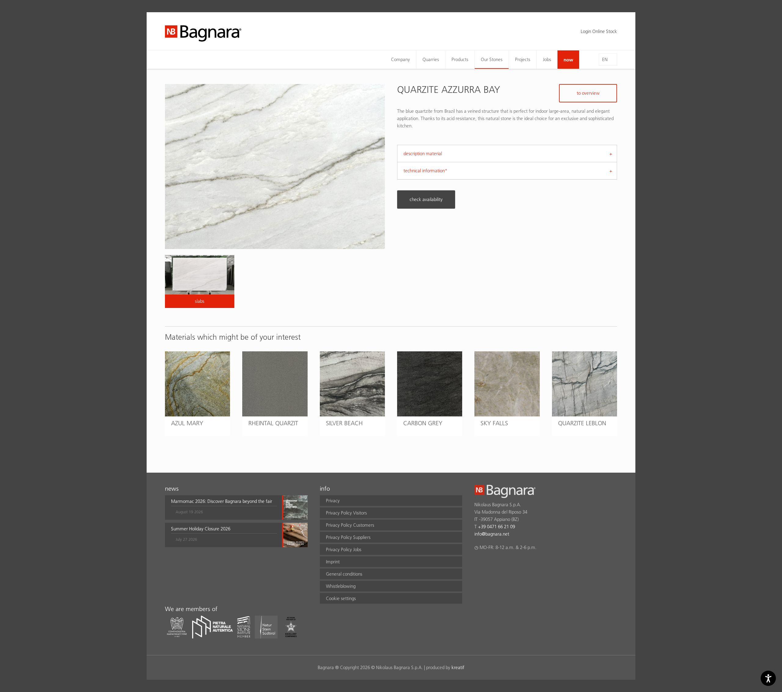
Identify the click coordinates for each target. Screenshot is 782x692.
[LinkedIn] (501, 563)
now (568, 60)
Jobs (547, 59)
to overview (588, 93)
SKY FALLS (494, 423)
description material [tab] (423, 153)
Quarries (430, 59)
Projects (522, 59)
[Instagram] (489, 563)
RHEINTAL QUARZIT (273, 423)
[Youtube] (513, 563)
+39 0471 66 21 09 (496, 526)
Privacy (333, 500)
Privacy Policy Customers (350, 525)
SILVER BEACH (344, 423)
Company (400, 59)
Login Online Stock (599, 31)
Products (459, 59)
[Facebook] (477, 563)
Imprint (333, 562)
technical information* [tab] (425, 171)
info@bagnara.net (491, 534)
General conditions (344, 574)
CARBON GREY (422, 423)
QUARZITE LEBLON (582, 423)
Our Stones (491, 59)
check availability (426, 199)
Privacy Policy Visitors (346, 513)
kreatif (457, 667)
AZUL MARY (187, 423)
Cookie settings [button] (341, 598)
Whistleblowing (341, 586)
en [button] (605, 59)
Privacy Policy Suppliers (348, 537)
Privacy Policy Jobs (343, 549)
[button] (224, 507)
